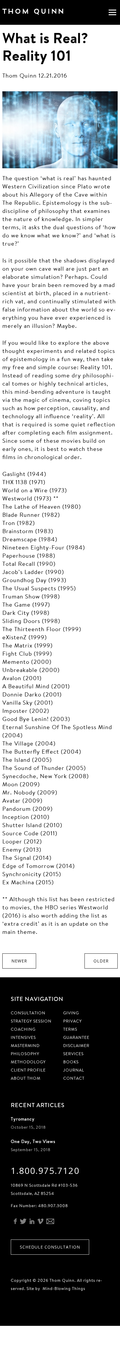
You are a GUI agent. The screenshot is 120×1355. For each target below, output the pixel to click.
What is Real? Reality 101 (45, 46)
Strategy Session (31, 1021)
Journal (73, 1070)
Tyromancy (23, 1119)
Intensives (23, 1037)
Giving (71, 1013)
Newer (19, 961)
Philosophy (25, 1054)
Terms (70, 1029)
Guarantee (76, 1037)
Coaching (23, 1029)
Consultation (28, 1013)
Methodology (28, 1062)
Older (101, 961)
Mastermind (25, 1045)
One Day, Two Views (33, 1141)
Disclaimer (76, 1045)
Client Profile (28, 1070)
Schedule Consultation (50, 1247)
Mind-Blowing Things (64, 1288)
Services (73, 1054)
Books (71, 1062)
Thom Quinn (41, 13)
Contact (73, 1078)
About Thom (25, 1078)
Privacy (72, 1021)
